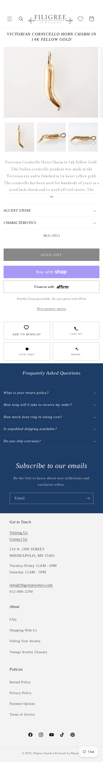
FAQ (13, 619)
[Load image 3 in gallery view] (83, 137)
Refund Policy (20, 682)
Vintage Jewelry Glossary (28, 652)
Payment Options (22, 704)
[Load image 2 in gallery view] (51, 137)
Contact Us (19, 539)
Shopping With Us (23, 630)
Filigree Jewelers (43, 753)
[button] (9, 19)
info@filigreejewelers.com (31, 585)
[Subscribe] (88, 498)
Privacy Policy (20, 693)
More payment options (51, 308)
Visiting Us (19, 533)
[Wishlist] (80, 19)
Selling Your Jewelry (25, 641)
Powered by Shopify (68, 753)
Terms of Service (22, 714)
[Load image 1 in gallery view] (19, 137)
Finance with (51, 287)
